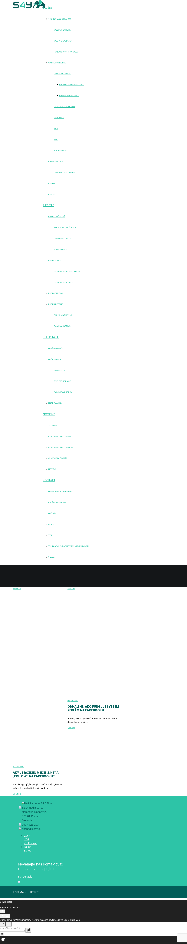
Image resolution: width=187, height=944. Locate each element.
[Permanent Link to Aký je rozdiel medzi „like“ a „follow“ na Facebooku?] (39, 676)
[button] (93, 940)
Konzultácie (25, 876)
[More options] (2, 911)
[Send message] (28, 930)
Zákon (27, 846)
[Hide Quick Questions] (3, 924)
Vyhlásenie (30, 843)
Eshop (27, 850)
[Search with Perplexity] (2, 934)
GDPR (27, 835)
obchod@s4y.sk (31, 828)
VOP (26, 839)
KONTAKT (33, 892)
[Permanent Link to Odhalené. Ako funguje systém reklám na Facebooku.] (93, 643)
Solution (17, 794)
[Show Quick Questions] (9, 924)
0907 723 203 (30, 824)
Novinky (17, 588)
